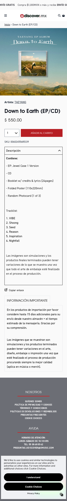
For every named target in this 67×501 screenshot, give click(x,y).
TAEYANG (20, 102)
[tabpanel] (33, 338)
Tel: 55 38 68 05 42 (33, 444)
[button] (33, 290)
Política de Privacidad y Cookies (33, 404)
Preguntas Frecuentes (34, 414)
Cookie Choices (33, 418)
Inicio (7, 24)
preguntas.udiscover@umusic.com (33, 447)
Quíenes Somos (33, 401)
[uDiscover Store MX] (33, 16)
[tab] (27, 300)
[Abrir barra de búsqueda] (59, 15)
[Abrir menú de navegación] (5, 15)
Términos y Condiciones (33, 408)
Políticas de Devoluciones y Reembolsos (33, 411)
